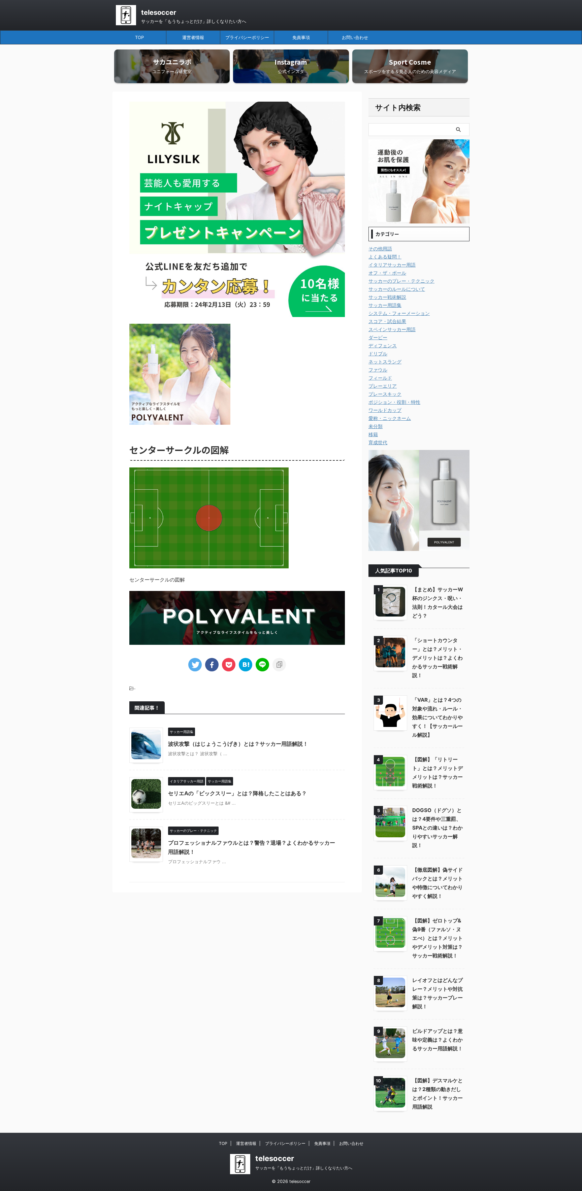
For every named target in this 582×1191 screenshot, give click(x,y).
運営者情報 (193, 37)
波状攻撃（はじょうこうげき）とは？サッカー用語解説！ (238, 743)
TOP (139, 37)
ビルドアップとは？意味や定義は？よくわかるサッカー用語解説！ (437, 1040)
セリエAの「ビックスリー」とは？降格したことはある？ (237, 793)
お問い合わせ (355, 37)
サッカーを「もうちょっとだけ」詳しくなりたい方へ (303, 1167)
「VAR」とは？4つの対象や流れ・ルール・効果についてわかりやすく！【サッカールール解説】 (437, 717)
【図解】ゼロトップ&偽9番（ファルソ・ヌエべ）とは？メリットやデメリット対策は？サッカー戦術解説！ (437, 938)
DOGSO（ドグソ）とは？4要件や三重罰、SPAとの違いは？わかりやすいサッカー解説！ (437, 827)
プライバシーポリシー (247, 37)
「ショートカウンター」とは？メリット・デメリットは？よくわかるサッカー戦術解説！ (437, 657)
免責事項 (301, 37)
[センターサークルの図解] (245, 664)
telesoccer (158, 12)
